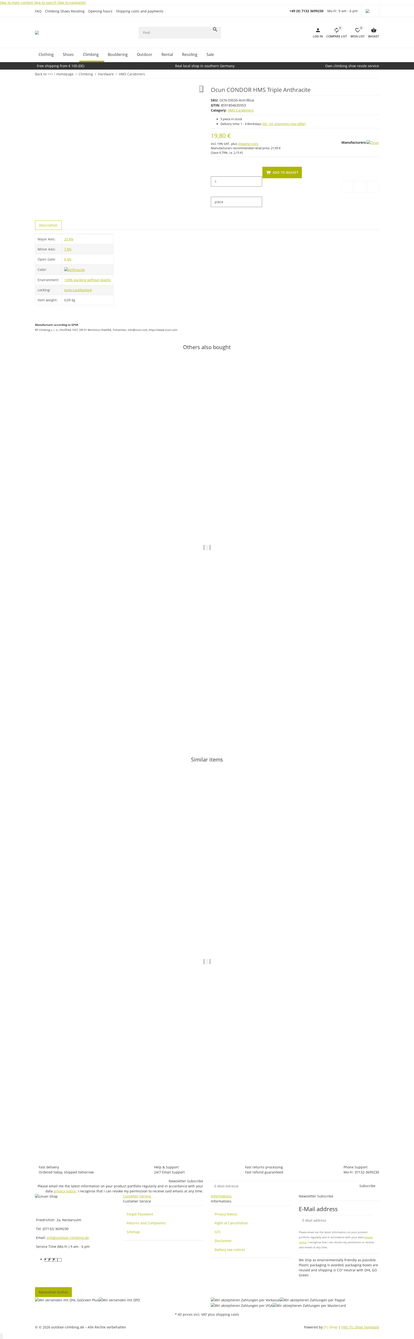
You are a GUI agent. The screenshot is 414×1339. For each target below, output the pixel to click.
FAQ (38, 11)
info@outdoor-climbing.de (68, 1237)
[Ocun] (373, 142)
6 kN (67, 259)
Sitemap (133, 1232)
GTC (218, 1232)
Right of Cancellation (231, 1223)
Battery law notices (230, 1249)
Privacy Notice (226, 1214)
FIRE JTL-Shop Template (360, 1327)
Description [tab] (48, 225)
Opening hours (100, 11)
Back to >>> (44, 74)
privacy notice (65, 1191)
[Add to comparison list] (347, 187)
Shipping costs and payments (139, 11)
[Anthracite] (74, 269)
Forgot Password (140, 1214)
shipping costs (248, 144)
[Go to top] (1, 1336)
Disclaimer (223, 1240)
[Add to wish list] (360, 187)
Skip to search (46, 2)
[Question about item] (373, 187)
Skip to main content (17, 2)
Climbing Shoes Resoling (65, 11)
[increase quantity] (214, 192)
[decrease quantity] (214, 172)
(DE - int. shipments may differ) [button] (284, 124)
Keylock (86, 290)
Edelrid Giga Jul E (49, 719)
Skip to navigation (72, 2)
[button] (370, 11)
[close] (201, 89)
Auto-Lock (72, 290)
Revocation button (53, 1292)
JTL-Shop (331, 1327)
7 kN (67, 249)
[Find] (215, 29)
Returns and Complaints (146, 1223)
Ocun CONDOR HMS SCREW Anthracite (67, 1131)
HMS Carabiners (241, 110)
